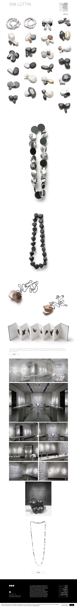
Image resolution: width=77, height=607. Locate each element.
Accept (72, 605)
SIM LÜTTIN (20, 4)
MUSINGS (65, 8)
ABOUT (65, 3)
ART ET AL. (65, 10)
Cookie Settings (65, 605)
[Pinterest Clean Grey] (13, 586)
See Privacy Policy (35, 605)
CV (66, 9)
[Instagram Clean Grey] (10, 586)
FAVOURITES (64, 7)
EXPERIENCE (64, 6)
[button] (38, 370)
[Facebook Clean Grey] (11, 586)
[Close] (75, 605)
